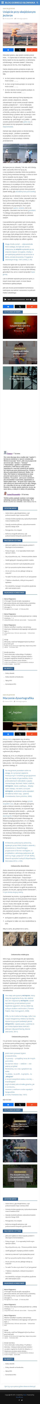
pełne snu (26, 122)
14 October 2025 (13, 647)
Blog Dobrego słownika (20, 2)
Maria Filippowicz (10, 599)
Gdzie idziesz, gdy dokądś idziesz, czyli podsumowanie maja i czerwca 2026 (17, 514)
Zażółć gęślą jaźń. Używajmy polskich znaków (19, 560)
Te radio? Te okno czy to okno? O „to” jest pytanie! (20, 577)
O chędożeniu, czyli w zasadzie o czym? (20, 352)
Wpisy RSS (8, 680)
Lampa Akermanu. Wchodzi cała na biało (15, 620)
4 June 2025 (17, 664)
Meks (24, 1395)
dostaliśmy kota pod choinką (25, 191)
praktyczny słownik (20, 374)
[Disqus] (20, 422)
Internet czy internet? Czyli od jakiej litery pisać (19, 564)
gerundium (31, 210)
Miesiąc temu (7, 739)
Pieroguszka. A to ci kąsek (13, 530)
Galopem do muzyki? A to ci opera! (20, 327)
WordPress (19, 1397)
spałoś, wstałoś (18, 208)
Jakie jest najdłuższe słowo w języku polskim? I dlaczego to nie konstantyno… (19, 546)
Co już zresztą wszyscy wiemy (13, 892)
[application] (20, 299)
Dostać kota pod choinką (20, 1150)
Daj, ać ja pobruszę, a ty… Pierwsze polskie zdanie (21, 556)
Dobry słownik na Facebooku (14, 677)
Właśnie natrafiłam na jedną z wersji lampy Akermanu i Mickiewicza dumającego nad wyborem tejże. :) (20, 629)
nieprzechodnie (8, 127)
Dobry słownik (9, 673)
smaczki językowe (9, 8)
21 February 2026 (24, 609)
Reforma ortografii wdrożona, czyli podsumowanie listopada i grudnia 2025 (18, 535)
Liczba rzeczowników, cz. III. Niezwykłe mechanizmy (20, 377)
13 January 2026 (32, 620)
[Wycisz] (30, 299)
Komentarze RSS (10, 684)
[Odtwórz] (5, 299)
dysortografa (7, 816)
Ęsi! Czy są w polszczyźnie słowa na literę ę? (19, 567)
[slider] (34, 300)
